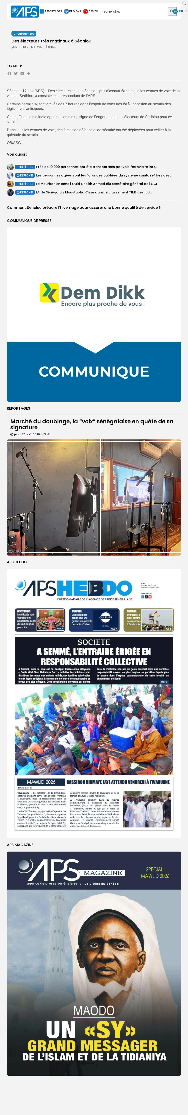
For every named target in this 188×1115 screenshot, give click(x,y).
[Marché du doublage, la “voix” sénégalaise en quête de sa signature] (94, 497)
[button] (184, 4)
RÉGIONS (75, 11)
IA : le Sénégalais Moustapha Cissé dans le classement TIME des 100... (94, 192)
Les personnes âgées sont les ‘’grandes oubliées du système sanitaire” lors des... (103, 175)
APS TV (93, 11)
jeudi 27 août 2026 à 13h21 (32, 434)
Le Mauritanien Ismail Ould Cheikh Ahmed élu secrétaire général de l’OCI (96, 184)
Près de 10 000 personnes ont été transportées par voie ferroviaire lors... (96, 167)
